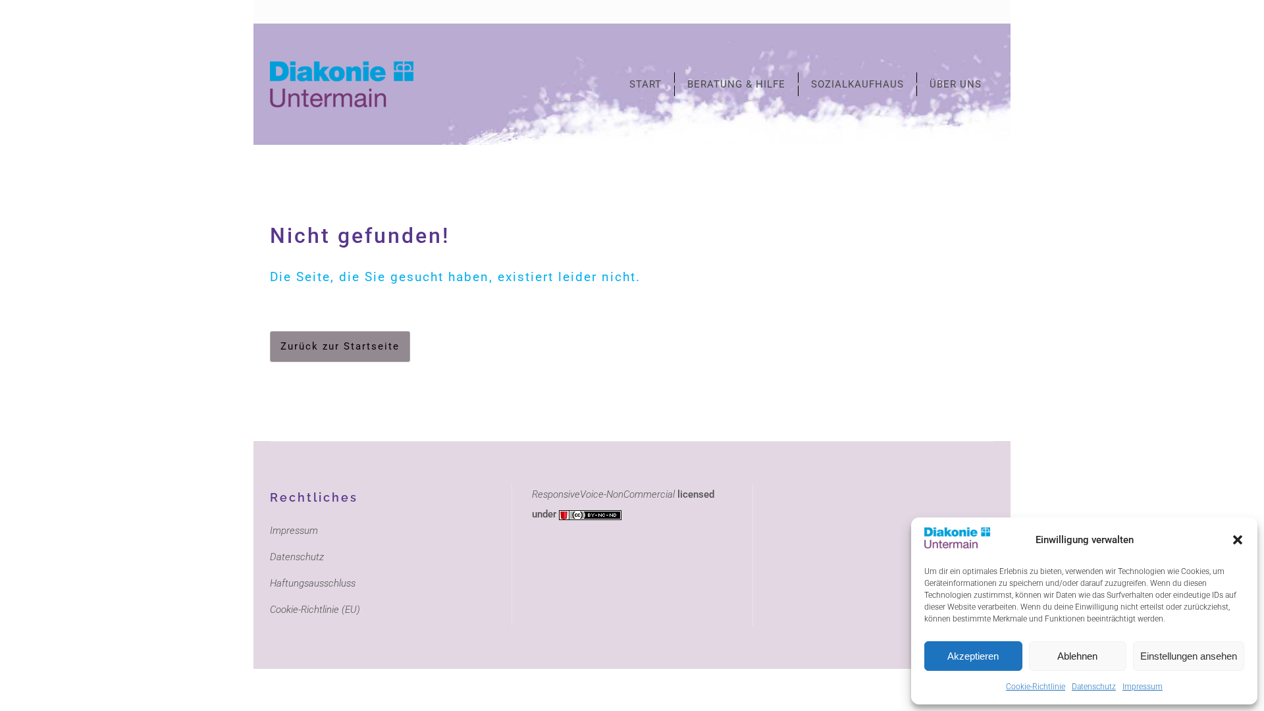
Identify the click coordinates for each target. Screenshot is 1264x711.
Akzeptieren (973, 656)
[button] (1237, 539)
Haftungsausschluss (313, 583)
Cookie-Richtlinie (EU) (315, 610)
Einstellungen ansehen (1188, 656)
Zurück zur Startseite (340, 346)
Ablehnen (1077, 656)
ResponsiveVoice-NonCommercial (603, 494)
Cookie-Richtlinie (1035, 686)
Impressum (1142, 686)
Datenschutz (1094, 686)
